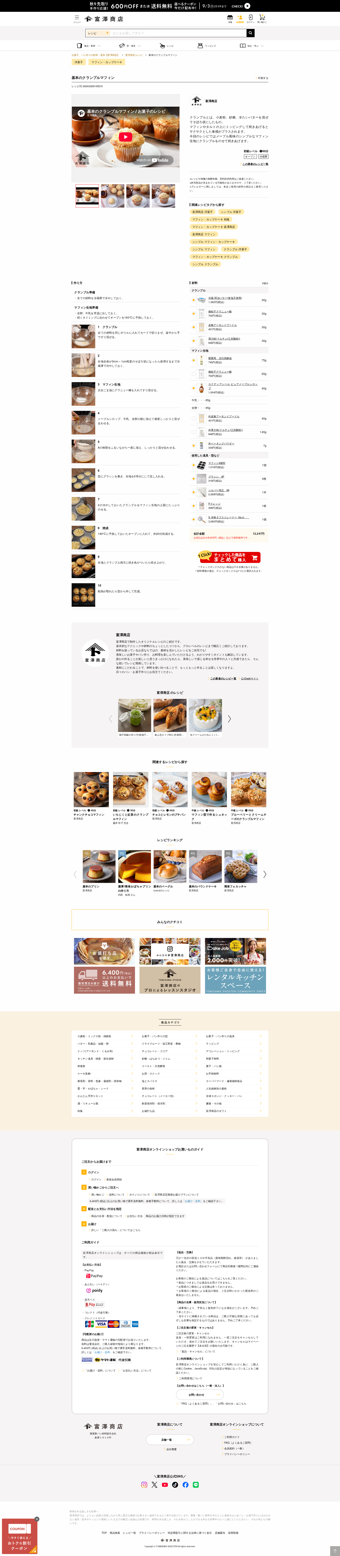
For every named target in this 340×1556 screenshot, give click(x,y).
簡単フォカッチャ (235, 886)
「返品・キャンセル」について (197, 1351)
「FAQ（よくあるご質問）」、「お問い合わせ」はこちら (212, 1403)
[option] (126, 138)
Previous (110, 719)
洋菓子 (79, 62)
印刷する (263, 78)
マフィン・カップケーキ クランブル (215, 257)
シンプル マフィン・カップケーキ (213, 242)
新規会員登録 (114, 1179)
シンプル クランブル (205, 264)
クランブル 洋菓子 (235, 249)
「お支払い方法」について (136, 1370)
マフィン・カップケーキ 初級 (210, 219)
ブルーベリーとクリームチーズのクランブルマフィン (248, 816)
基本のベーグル (163, 886)
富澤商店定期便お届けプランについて (177, 1194)
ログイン (96, 1179)
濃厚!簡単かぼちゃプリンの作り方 (134, 888)
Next (229, 719)
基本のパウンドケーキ (203, 886)
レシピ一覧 (129, 1533)
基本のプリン (91, 886)
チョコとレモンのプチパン (169, 814)
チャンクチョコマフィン (89, 814)
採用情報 (233, 1533)
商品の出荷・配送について (106, 1216)
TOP (104, 1533)
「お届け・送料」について (100, 1370)
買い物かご (97, 1194)
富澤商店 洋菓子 (202, 212)
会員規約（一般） (234, 1448)
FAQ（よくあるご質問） (238, 1442)
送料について (117, 1194)
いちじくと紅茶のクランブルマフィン (130, 816)
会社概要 (171, 1449)
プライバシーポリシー (237, 1454)
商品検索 (115, 1533)
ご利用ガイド (232, 1437)
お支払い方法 (135, 1216)
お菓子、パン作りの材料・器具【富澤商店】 (95, 54)
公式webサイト (250, 678)
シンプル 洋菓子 (231, 212)
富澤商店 (211, 101)
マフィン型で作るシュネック (209, 816)
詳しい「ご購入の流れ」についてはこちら (115, 1230)
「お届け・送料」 (192, 1201)
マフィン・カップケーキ (106, 62)
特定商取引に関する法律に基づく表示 (190, 1533)
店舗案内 (220, 1533)
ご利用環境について (190, 1378)
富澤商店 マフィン (203, 234)
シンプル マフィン (203, 249)
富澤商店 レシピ (134, 54)
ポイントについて (139, 1194)
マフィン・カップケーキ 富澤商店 (213, 227)
